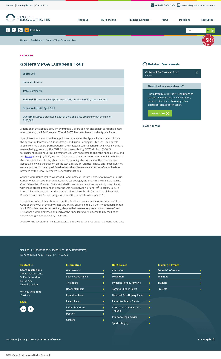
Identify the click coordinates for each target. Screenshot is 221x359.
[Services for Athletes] (27, 30)
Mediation (118, 276)
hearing (29, 156)
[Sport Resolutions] (28, 18)
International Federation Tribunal (126, 309)
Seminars (163, 276)
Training (162, 282)
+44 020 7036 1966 (165, 5)
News (165, 19)
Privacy (23, 339)
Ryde (208, 339)
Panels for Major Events (125, 301)
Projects (162, 289)
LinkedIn (8, 30)
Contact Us (41, 5)
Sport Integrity (120, 323)
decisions (36, 40)
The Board (72, 282)
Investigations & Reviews (126, 282)
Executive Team (75, 295)
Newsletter (20, 30)
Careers (10, 5)
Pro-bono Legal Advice (124, 317)
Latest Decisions (75, 307)
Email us (25, 295)
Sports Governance (77, 276)
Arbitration (118, 270)
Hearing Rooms (24, 5)
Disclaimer (12, 339)
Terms (32, 339)
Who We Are (73, 270)
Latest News (73, 301)
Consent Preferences (49, 339)
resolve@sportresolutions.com (198, 5)
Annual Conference (169, 270)
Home (23, 40)
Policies (70, 313)
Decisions (184, 19)
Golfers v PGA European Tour (161, 72)
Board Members (75, 289)
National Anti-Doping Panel (127, 295)
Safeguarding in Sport (124, 289)
